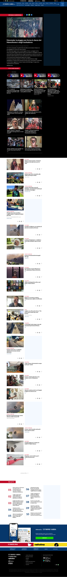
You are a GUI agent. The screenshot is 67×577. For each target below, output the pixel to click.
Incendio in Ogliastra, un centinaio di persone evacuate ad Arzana (33, 227)
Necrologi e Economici (29, 556)
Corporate (27, 564)
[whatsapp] (7, 0)
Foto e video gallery (13, 68)
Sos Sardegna (27, 5)
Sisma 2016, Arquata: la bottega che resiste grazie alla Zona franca (33, 149)
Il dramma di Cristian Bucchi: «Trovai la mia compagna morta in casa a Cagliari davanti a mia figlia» (36, 489)
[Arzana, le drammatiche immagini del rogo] (15, 259)
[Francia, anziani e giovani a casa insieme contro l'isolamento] (15, 380)
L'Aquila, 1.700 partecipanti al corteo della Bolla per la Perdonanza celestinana (32, 131)
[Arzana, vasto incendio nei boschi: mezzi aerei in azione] (15, 433)
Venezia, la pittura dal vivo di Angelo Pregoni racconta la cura (33, 390)
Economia (40, 3)
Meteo (55, 3)
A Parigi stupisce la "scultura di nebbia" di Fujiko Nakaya (32, 443)
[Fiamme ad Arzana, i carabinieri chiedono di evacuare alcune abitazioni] (15, 341)
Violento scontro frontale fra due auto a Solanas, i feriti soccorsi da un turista (36, 514)
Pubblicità (27, 558)
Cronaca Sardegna (15, 15)
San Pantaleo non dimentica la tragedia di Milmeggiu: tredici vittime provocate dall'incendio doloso (54, 92)
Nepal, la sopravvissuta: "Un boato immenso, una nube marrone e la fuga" (33, 162)
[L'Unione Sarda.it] (9, 4)
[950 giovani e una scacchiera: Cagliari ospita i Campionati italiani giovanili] (15, 204)
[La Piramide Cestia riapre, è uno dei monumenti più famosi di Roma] (15, 328)
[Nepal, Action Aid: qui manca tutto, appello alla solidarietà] (33, 105)
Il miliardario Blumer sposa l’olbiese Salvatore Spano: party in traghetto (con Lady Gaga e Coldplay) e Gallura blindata (18, 503)
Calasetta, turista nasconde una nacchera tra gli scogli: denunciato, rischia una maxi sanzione (18, 509)
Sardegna (26, 3)
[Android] (51, 560)
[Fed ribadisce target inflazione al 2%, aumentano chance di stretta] (15, 272)
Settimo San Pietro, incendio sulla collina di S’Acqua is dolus (32, 174)
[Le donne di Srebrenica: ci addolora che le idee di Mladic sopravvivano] (15, 243)
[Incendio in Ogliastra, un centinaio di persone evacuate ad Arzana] (15, 230)
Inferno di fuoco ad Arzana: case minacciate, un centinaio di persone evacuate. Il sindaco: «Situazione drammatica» (18, 490)
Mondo (33, 3)
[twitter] (3, 0)
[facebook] (5, 0)
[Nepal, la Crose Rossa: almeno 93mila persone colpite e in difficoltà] (15, 301)
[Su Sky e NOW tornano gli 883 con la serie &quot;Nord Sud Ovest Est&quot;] (15, 142)
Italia (30, 3)
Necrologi (51, 3)
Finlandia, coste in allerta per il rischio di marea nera (32, 456)
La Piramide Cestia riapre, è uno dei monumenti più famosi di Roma (33, 325)
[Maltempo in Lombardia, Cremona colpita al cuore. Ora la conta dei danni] (15, 105)
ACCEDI (62, 0)
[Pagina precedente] (27, 473)
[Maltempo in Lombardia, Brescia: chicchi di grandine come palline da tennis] (26, 83)
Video (23, 3)
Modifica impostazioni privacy (30, 561)
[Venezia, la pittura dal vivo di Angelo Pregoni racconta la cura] (15, 393)
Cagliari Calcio (37, 5)
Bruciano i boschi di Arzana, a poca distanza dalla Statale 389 (15, 416)
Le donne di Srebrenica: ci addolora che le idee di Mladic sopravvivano (33, 240)
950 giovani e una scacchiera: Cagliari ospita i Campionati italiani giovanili (15, 214)
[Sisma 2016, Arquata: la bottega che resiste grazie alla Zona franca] (33, 142)
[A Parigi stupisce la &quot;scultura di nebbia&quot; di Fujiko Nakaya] (15, 446)
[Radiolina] (30, 0)
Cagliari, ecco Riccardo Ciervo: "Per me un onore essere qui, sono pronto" (33, 312)
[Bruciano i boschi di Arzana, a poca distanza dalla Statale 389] (15, 407)
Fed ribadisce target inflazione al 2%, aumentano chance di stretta (32, 269)
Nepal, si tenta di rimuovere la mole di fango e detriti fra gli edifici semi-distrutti (13, 91)
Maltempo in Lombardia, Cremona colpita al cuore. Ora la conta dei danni (15, 113)
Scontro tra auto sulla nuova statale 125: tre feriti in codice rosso (36, 502)
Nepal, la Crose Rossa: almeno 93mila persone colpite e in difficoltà (33, 298)
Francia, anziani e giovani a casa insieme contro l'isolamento (32, 377)
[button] (25, 15)
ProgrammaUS (18, 3)
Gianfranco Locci (10, 65)
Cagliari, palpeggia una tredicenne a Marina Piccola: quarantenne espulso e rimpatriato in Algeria (35, 496)
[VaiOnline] (37, 0)
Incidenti (32, 5)
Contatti (27, 559)
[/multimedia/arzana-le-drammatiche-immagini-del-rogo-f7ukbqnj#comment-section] (41, 263)
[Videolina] (23, 0)
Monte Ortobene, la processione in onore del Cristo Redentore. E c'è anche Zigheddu (39, 91)
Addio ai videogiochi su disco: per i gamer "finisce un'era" (33, 282)
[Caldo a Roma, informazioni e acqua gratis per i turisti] (15, 367)
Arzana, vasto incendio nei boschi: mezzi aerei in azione (33, 430)
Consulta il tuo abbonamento (12, 549)
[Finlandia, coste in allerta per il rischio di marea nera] (15, 459)
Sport (44, 3)
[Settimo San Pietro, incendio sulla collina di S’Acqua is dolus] (15, 177)
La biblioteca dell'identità (36, 549)
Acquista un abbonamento (24, 549)
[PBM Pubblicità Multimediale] (43, 0)
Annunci (47, 3)
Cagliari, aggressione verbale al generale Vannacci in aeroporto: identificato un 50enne (17, 496)
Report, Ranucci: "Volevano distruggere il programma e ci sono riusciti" (15, 131)
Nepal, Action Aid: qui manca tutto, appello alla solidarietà (33, 112)
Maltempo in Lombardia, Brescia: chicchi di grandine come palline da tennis (26, 90)
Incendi (42, 5)
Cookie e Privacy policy (29, 555)
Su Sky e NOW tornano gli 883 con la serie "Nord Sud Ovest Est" (15, 149)
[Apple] (51, 557)
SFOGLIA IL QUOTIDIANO (62, 4)
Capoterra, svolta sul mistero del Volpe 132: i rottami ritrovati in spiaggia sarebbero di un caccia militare (36, 508)
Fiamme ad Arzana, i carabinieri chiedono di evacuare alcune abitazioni (14, 351)
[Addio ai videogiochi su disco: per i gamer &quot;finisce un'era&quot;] (15, 285)
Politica (36, 3)
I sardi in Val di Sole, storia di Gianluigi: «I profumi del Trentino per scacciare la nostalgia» (33, 189)
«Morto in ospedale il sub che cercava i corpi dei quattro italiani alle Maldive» (18, 516)
